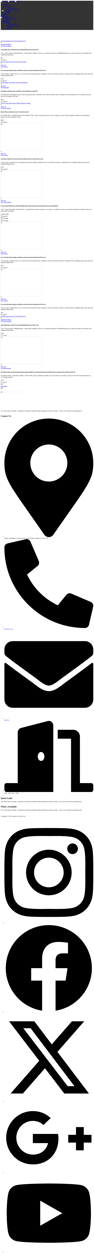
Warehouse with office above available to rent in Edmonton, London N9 (19, 91)
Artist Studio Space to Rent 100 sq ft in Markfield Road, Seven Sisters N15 (20, 49)
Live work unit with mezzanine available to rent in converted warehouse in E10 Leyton (23, 70)
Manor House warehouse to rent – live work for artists (15, 111)
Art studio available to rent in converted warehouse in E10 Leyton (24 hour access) (22, 158)
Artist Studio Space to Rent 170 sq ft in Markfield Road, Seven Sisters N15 (20, 325)
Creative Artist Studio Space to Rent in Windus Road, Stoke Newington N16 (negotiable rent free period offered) (29, 205)
